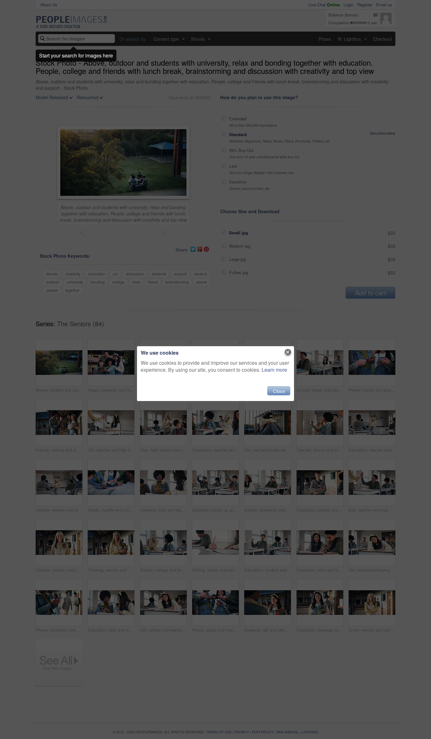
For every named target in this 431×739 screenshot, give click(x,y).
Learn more (274, 369)
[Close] (287, 352)
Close (279, 391)
